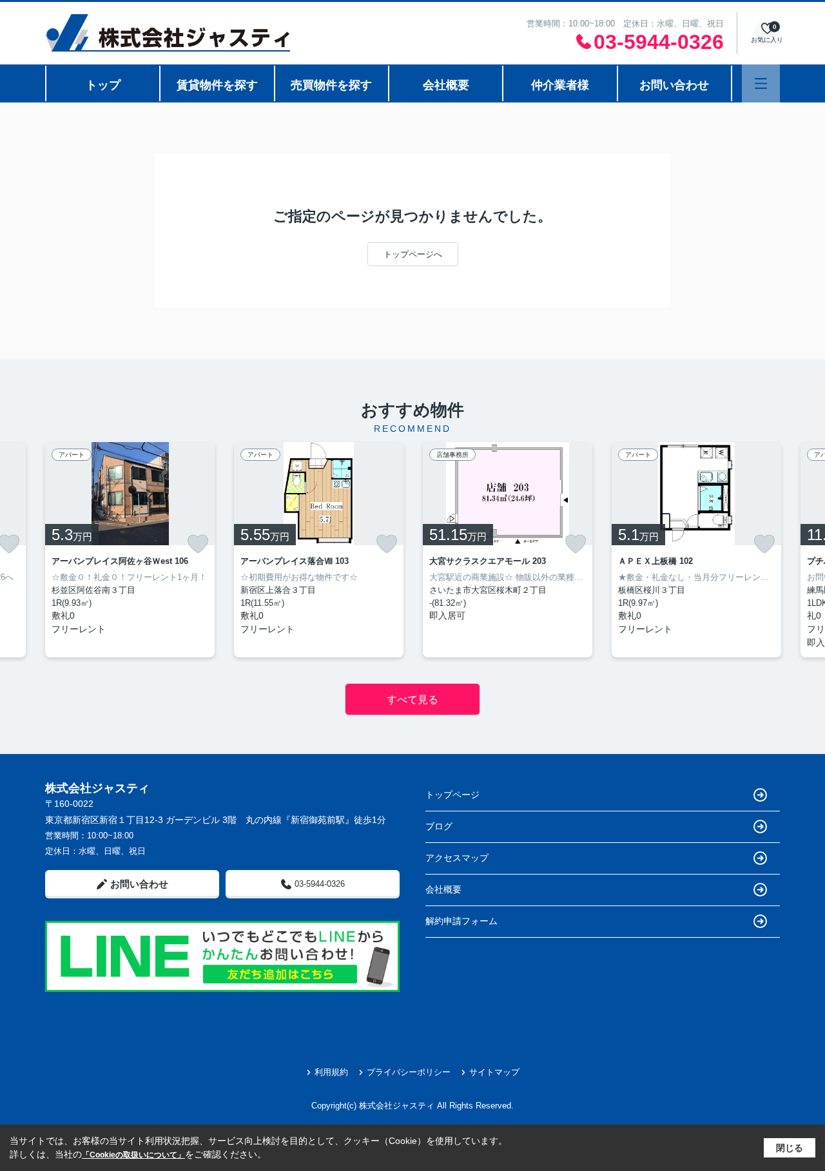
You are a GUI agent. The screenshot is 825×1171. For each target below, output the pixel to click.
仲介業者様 (560, 85)
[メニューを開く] (760, 83)
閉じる (789, 1148)
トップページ (452, 794)
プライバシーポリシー (409, 1072)
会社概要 (446, 85)
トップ (103, 85)
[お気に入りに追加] (198, 544)
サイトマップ (494, 1072)
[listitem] (129, 549)
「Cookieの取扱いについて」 (133, 1154)
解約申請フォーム (461, 921)
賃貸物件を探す (217, 85)
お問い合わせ (674, 85)
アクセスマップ (457, 858)
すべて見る (412, 699)
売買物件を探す (331, 85)
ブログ (438, 826)
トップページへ (412, 254)
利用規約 (331, 1072)
